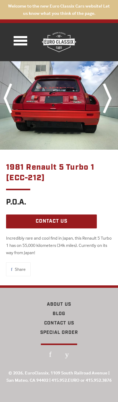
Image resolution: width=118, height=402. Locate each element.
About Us (59, 304)
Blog (59, 314)
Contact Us (59, 323)
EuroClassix (37, 373)
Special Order (59, 333)
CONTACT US (51, 221)
